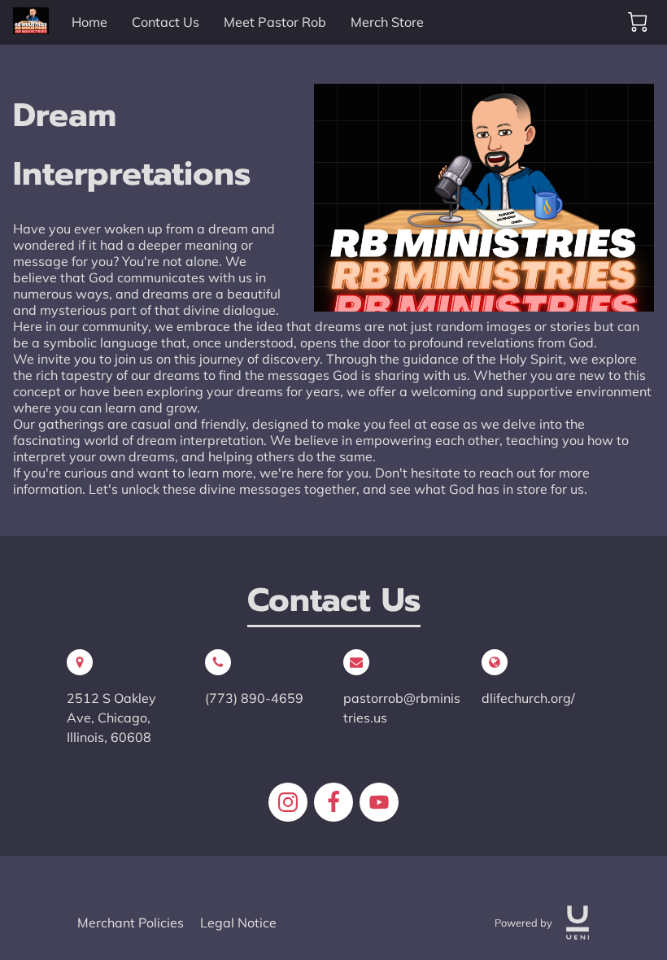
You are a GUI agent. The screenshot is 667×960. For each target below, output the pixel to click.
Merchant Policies (130, 922)
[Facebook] (333, 802)
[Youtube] (379, 802)
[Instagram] (287, 802)
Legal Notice (238, 922)
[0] (637, 22)
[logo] (577, 922)
